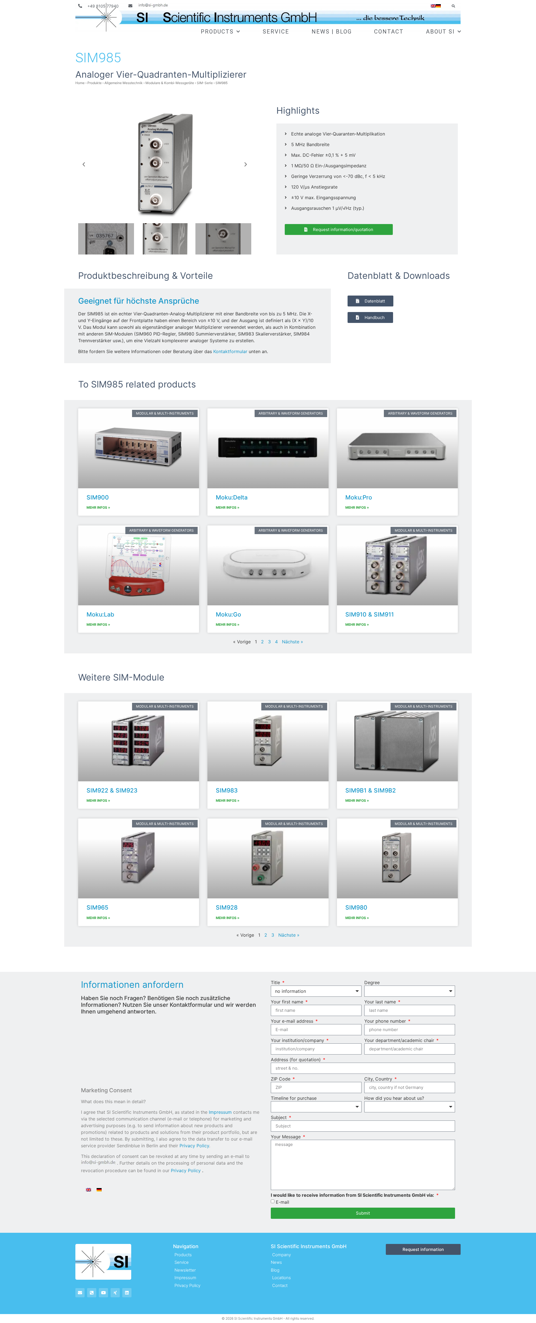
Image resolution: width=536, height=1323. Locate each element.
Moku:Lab (100, 614)
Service (276, 31)
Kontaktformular (230, 351)
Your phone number (385, 1021)
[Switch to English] (88, 1189)
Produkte (94, 83)
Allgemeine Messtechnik (123, 83)
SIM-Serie (205, 83)
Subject (279, 1117)
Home (80, 83)
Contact (389, 31)
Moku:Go (228, 614)
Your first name (288, 1002)
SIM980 (356, 907)
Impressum (220, 1112)
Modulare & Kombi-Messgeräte (169, 83)
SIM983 (227, 790)
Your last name (380, 1002)
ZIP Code (281, 1079)
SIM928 (227, 907)
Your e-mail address (293, 1021)
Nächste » (292, 641)
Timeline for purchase (294, 1098)
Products (217, 31)
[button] (453, 6)
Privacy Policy (194, 1145)
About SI (440, 31)
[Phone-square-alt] (91, 1292)
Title (276, 982)
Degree (372, 982)
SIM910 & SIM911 (369, 614)
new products (208, 1125)
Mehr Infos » (98, 507)
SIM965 (97, 907)
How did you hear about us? (394, 1098)
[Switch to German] (438, 6)
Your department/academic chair (400, 1040)
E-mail (282, 1202)
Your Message (286, 1136)
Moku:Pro (358, 497)
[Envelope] (80, 1292)
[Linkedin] (126, 1292)
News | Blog (332, 31)
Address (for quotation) (296, 1059)
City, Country (379, 1079)
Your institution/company (298, 1040)
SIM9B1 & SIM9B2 (370, 790)
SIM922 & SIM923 (112, 790)
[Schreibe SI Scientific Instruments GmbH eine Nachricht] (148, 6)
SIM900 (98, 497)
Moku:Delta (232, 497)
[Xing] (115, 1292)
